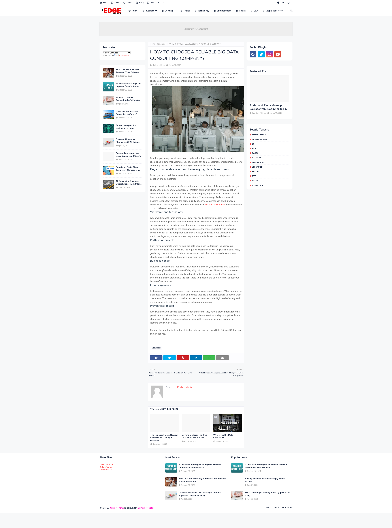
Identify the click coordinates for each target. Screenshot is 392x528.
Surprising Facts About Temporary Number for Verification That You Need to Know (127, 168)
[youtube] (277, 54)
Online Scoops (106, 467)
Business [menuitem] (149, 10)
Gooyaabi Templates (147, 508)
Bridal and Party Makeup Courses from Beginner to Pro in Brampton (269, 107)
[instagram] (288, 2)
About (116, 3)
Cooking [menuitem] (169, 10)
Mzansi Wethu (259, 139)
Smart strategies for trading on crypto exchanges (126, 127)
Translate (124, 55)
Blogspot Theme (116, 508)
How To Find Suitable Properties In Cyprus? (127, 113)
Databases (161, 44)
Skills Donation (106, 464)
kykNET (255, 181)
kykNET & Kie (258, 185)
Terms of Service (157, 3)
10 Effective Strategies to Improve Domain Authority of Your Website (129, 85)
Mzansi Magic (259, 135)
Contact (129, 3)
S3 (253, 144)
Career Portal (106, 469)
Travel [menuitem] (186, 10)
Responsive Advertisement (196, 29)
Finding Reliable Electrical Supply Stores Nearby (265, 480)
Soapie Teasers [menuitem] (273, 10)
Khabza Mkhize (158, 65)
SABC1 (255, 148)
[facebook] (278, 2)
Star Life (256, 158)
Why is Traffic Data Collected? (223, 436)
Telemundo (258, 162)
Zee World (257, 167)
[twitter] (283, 2)
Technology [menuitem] (203, 10)
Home (105, 3)
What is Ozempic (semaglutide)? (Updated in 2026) (128, 99)
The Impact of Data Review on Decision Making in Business (164, 438)
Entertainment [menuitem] (224, 10)
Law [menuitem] (256, 10)
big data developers (215, 204)
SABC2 (255, 153)
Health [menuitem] (242, 10)
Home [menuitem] (135, 10)
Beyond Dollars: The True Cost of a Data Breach (194, 436)
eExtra (255, 171)
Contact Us (287, 508)
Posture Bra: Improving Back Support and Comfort (129, 154)
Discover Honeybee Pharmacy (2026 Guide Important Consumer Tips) (129, 141)
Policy (141, 3)
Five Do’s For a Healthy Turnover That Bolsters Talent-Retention (127, 71)
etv (254, 176)
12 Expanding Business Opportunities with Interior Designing (129, 182)
